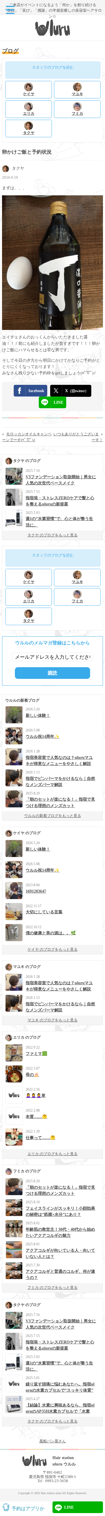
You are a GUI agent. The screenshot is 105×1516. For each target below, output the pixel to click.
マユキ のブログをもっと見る (52, 1020)
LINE (58, 402)
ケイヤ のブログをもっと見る (52, 949)
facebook (36, 390)
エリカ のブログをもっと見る (52, 1154)
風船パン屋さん (52, 1441)
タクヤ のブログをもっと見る (52, 535)
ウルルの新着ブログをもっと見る (52, 815)
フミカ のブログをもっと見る (52, 1287)
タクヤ (18, 168)
